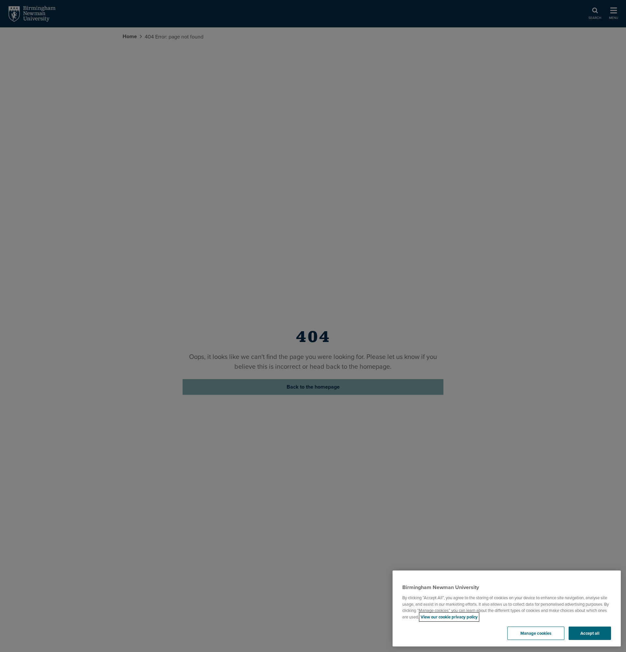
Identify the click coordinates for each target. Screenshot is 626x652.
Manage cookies (536, 633)
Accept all (589, 633)
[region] (507, 608)
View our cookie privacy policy (449, 617)
